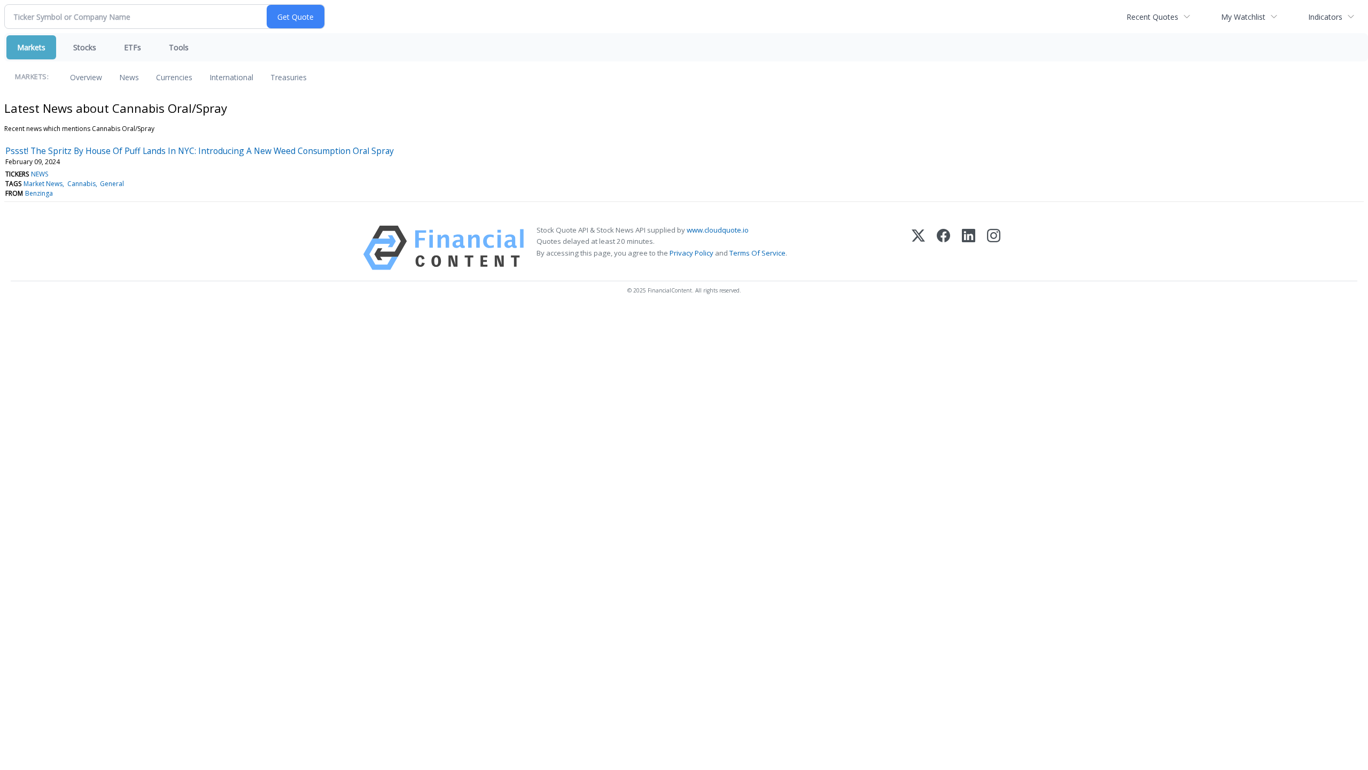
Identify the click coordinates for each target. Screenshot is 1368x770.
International (231, 77)
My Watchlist (1243, 17)
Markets (31, 47)
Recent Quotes (1152, 17)
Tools (179, 47)
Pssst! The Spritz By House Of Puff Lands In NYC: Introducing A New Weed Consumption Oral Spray (199, 151)
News (129, 77)
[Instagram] (994, 248)
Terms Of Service (757, 253)
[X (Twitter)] (918, 248)
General (112, 183)
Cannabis (81, 183)
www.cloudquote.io (718, 230)
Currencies (174, 77)
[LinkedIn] (969, 248)
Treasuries (288, 77)
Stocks (84, 47)
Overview (86, 77)
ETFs (132, 47)
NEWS (39, 174)
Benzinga (39, 193)
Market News (43, 183)
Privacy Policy (691, 253)
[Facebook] (943, 248)
